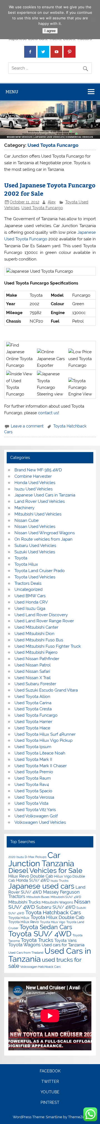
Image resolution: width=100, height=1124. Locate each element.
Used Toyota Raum (32, 778)
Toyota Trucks (37, 940)
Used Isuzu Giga (29, 608)
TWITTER (50, 1082)
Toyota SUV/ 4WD (39, 933)
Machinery (24, 507)
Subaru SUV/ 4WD (55, 907)
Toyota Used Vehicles (34, 577)
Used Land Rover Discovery (41, 614)
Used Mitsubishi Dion (34, 633)
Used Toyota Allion (32, 696)
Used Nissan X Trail (32, 677)
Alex (52, 202)
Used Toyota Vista (31, 803)
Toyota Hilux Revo (23, 922)
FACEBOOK (50, 1071)
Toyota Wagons (24, 944)
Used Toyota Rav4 (31, 784)
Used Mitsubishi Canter (36, 627)
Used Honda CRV (31, 602)
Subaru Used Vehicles (35, 545)
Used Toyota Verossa (34, 797)
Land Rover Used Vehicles (39, 501)
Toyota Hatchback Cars (53, 912)
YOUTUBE (50, 1092)
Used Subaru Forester (35, 683)
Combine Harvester (33, 476)
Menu (12, 91)
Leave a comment (27, 426)
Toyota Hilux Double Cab (57, 917)
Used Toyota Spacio (33, 790)
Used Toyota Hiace (32, 728)
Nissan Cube (26, 520)
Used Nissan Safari (32, 671)
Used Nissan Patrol (32, 665)
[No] (93, 19)
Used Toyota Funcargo (42, 208)
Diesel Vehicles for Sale (45, 871)
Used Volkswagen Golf (36, 816)
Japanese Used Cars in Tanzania (44, 495)
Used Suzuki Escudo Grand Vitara (46, 690)
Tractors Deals (27, 583)
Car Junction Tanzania (41, 859)
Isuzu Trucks (59, 880)
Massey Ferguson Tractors (43, 894)
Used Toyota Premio (33, 771)
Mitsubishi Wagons (57, 902)
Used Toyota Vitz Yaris (35, 809)
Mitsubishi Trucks (24, 902)
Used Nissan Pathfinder (36, 658)
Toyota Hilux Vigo (52, 922)
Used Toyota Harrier (33, 721)
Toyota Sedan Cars (45, 927)
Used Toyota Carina (32, 702)
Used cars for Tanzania (63, 944)
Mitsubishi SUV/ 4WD (66, 897)
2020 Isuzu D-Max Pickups (27, 857)
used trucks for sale (44, 962)
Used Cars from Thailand (25, 952)
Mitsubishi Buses (37, 897)
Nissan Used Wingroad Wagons (44, 532)
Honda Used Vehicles (34, 482)
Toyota (20, 558)
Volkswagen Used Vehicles (40, 822)
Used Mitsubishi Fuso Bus (38, 639)
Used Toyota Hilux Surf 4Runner (45, 734)
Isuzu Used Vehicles (33, 489)
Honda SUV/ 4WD (32, 880)
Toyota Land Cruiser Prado (39, 570)
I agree (50, 31)
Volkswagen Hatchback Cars (40, 966)
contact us (48, 412)
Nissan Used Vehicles (34, 526)
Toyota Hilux (26, 564)
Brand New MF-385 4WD (38, 469)
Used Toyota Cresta (33, 708)
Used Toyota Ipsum (32, 746)
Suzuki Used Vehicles (34, 551)
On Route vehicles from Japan (43, 539)
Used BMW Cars (30, 595)
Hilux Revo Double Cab (30, 876)
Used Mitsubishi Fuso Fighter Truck (47, 646)
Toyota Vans (65, 940)
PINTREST (50, 1103)
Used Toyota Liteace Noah (39, 753)
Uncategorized (28, 589)
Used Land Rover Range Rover (44, 620)
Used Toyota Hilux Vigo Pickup (43, 740)
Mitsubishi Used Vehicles (37, 514)
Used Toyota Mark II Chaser (40, 765)
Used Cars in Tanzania (49, 955)
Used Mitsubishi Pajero (36, 652)
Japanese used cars (41, 886)
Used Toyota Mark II (33, 759)
